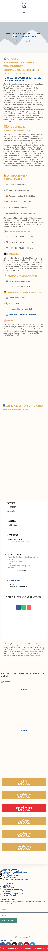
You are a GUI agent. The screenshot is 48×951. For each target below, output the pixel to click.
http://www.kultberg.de (17, 570)
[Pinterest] (26, 945)
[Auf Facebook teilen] (18, 607)
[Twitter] (32, 945)
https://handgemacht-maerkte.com (22, 315)
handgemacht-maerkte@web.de (20, 566)
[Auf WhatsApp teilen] (23, 607)
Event (12, 584)
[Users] (9, 945)
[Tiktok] (20, 945)
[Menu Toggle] (24, 12)
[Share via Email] (29, 607)
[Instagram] (14, 945)
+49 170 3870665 (15, 562)
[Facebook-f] (3, 945)
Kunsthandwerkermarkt (19, 587)
